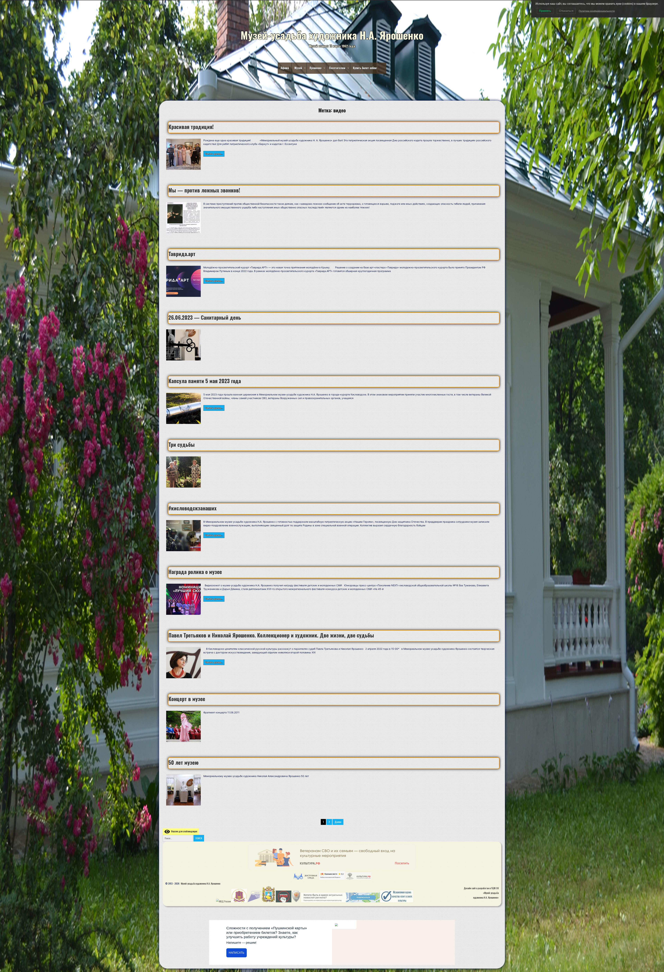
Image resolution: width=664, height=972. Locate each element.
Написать (236, 952)
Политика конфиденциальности (597, 11)
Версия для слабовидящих (183, 831)
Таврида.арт (181, 254)
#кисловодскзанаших (192, 508)
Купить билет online (365, 68)
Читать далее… (214, 153)
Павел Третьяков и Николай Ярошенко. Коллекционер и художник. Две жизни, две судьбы (271, 635)
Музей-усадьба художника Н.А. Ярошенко (200, 883)
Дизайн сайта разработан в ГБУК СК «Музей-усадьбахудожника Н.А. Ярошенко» (481, 892)
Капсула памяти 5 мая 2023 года (204, 381)
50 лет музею (183, 762)
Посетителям (337, 68)
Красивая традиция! (191, 127)
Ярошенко (315, 68)
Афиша (285, 68)
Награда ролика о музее (195, 572)
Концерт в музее (186, 699)
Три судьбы (181, 444)
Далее (338, 822)
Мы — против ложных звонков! (204, 190)
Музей (298, 68)
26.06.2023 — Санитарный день (204, 317)
